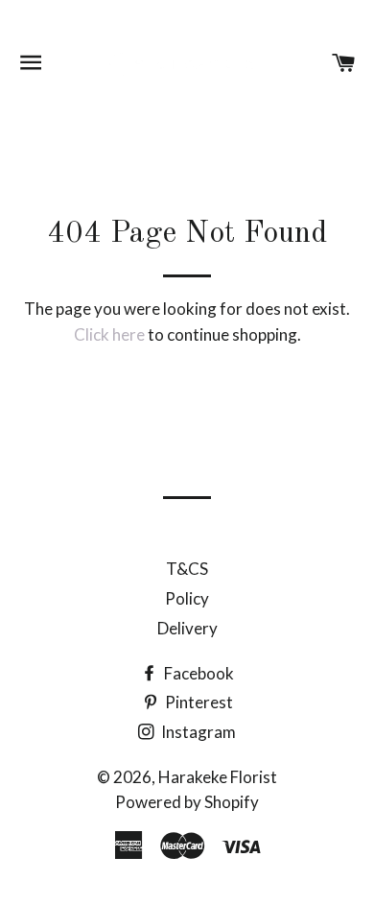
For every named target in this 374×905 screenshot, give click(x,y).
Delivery (187, 628)
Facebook (197, 673)
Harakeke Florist (217, 777)
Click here (109, 334)
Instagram (197, 732)
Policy (187, 598)
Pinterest (197, 702)
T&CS (187, 569)
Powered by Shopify (187, 802)
